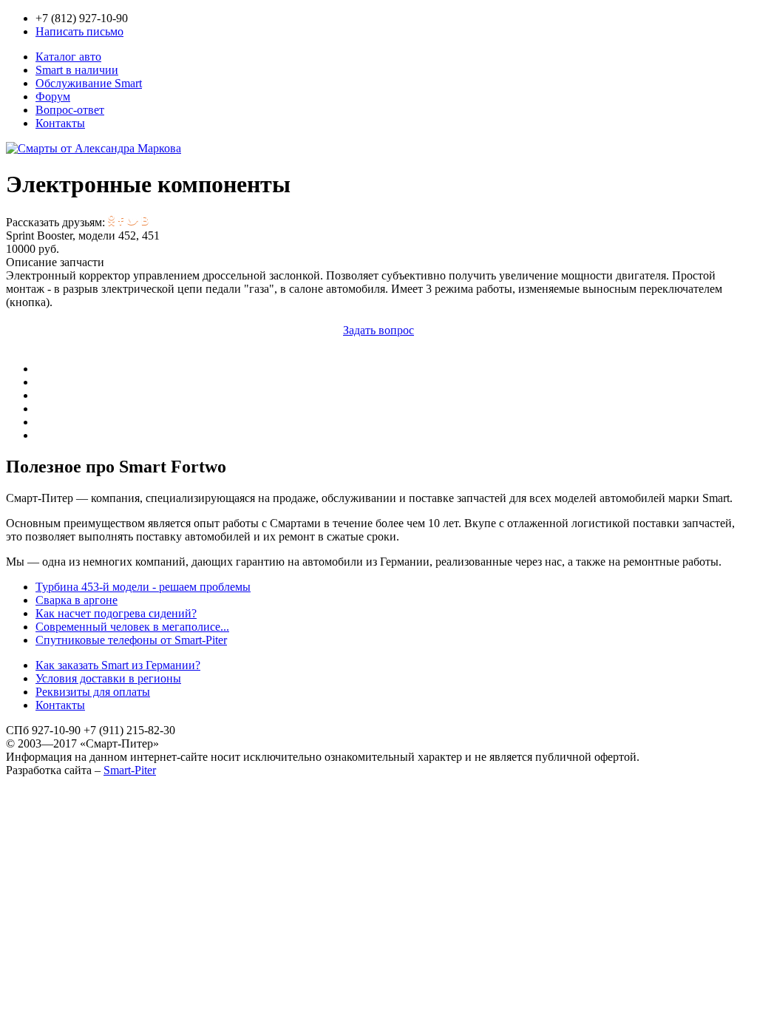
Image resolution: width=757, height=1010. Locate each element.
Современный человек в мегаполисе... (132, 626)
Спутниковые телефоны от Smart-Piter (131, 640)
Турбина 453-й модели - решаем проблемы (143, 586)
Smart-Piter (129, 770)
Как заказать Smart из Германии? (117, 665)
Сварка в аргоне (76, 600)
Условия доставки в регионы (108, 678)
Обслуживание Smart (88, 83)
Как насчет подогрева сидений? (116, 613)
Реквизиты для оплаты (92, 691)
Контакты (60, 123)
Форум (52, 96)
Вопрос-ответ (69, 110)
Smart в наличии (76, 70)
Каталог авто (68, 56)
